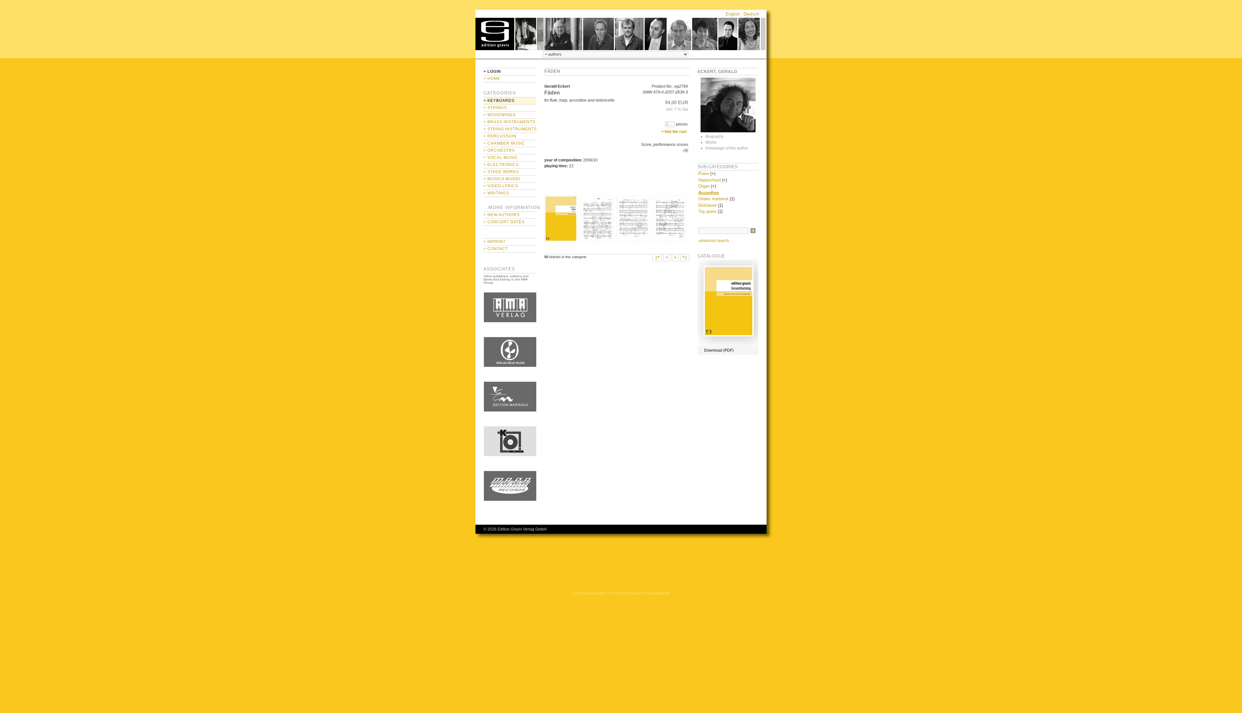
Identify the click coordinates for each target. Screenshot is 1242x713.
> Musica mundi (502, 179)
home (494, 34)
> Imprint (495, 241)
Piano (703, 173)
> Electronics (501, 164)
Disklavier (707, 205)
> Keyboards (499, 100)
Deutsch (751, 14)
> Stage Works (501, 172)
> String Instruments (510, 129)
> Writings (496, 193)
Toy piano (707, 211)
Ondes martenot (713, 198)
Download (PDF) (719, 350)
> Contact (496, 249)
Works (710, 142)
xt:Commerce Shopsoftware (646, 593)
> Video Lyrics (501, 186)
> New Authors (502, 215)
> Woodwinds (500, 115)
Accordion (708, 192)
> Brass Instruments (509, 122)
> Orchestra (499, 150)
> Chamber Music (504, 143)
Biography (714, 136)
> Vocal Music (501, 157)
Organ (704, 186)
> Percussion (500, 136)
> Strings (495, 107)
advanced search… (716, 240)
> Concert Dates (504, 222)
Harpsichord (709, 180)
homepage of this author (726, 148)
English (733, 14)
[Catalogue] (728, 344)
